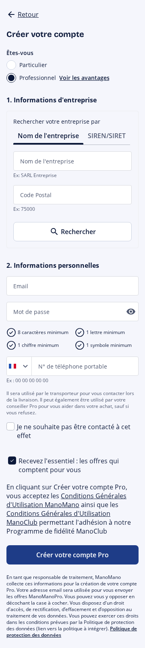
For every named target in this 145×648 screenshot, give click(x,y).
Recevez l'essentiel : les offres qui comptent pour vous (69, 465)
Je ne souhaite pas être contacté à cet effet (73, 431)
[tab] (48, 135)
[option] (14, 366)
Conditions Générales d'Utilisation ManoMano (66, 500)
